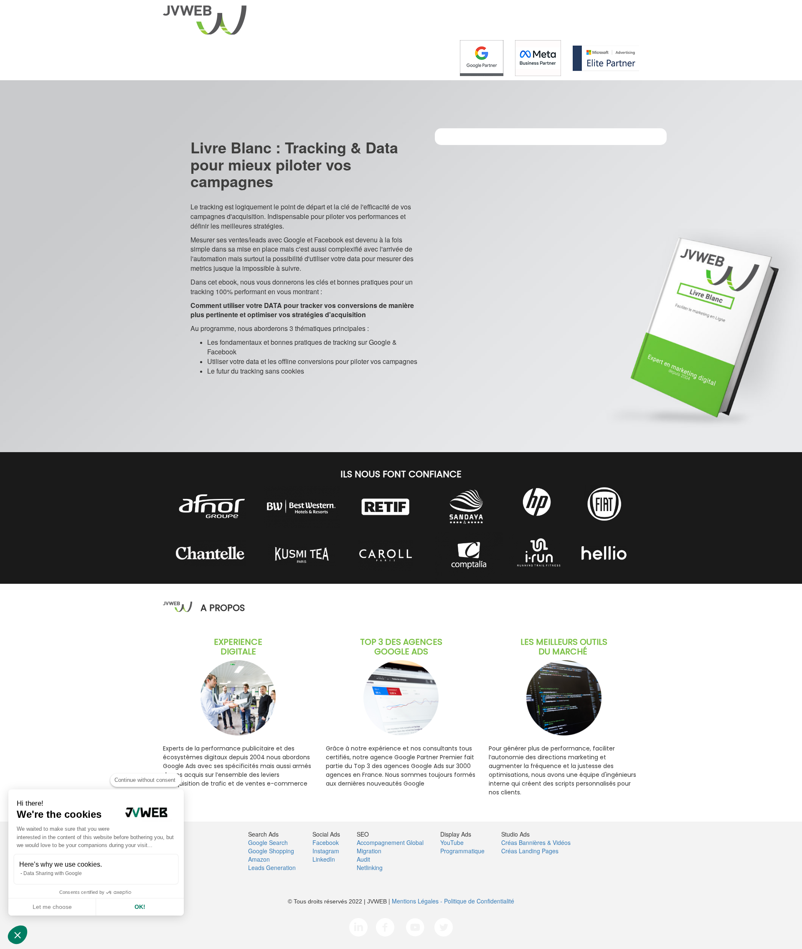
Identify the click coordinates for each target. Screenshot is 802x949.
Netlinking (370, 867)
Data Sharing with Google (52, 873)
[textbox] (401, 472)
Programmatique (462, 851)
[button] (18, 935)
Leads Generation (272, 867)
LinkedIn (323, 859)
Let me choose (52, 906)
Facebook (325, 842)
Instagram (325, 851)
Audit (363, 859)
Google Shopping (271, 851)
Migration (369, 851)
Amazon (259, 859)
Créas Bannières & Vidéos (536, 842)
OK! (140, 906)
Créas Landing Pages (529, 851)
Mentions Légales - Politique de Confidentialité (453, 901)
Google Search (268, 842)
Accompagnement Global (390, 842)
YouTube (452, 842)
